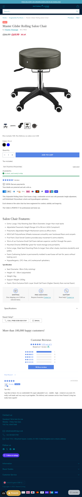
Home (5, 18)
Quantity (6, 150)
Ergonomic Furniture (16, 18)
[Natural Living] (41, 6)
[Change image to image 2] (13, 126)
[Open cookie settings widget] (3, 493)
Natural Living (20, 486)
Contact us (47, 297)
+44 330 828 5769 (12, 435)
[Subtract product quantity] (5, 155)
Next (77, 18)
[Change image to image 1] (6, 126)
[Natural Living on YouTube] (14, 449)
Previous (71, 18)
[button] (8, 180)
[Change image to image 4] (27, 126)
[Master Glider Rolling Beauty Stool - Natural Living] (41, 80)
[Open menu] (3, 6)
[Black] (4, 144)
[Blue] (8, 144)
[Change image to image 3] (20, 126)
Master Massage (11, 30)
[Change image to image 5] (35, 126)
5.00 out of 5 (47, 344)
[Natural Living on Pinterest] (10, 449)
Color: (7, 141)
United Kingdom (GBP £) (14, 483)
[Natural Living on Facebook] (3, 449)
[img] (9, 381)
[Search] (77, 11)
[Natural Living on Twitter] (7, 449)
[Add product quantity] (12, 155)
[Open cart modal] (77, 6)
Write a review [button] (41, 367)
